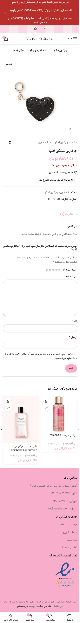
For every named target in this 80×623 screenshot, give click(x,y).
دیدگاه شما (69, 276)
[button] (46, 401)
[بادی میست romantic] (59, 414)
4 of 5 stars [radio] (50, 269)
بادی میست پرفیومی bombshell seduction (24, 449)
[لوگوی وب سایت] (40, 39)
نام (74, 321)
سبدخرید (72, 540)
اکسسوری (43, 142)
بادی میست (54, 443)
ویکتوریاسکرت (60, 142)
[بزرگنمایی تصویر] (69, 129)
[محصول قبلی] (14, 142)
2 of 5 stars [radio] (55, 269)
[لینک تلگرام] (35, 29)
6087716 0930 (59, 501)
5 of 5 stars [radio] (47, 269)
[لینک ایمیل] (58, 199)
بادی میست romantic (62, 435)
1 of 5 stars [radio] (58, 269)
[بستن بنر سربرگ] (5, 12)
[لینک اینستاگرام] (45, 29)
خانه (74, 142)
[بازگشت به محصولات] (10, 142)
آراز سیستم (22, 606)
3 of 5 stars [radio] (52, 269)
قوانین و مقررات (68, 548)
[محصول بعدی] (5, 142)
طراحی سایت (43, 606)
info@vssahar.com (57, 509)
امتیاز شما (70, 269)
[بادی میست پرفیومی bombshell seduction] (21, 420)
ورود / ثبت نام (68, 525)
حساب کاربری (69, 532)
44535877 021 (60, 493)
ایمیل (73, 337)
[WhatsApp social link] (40, 29)
